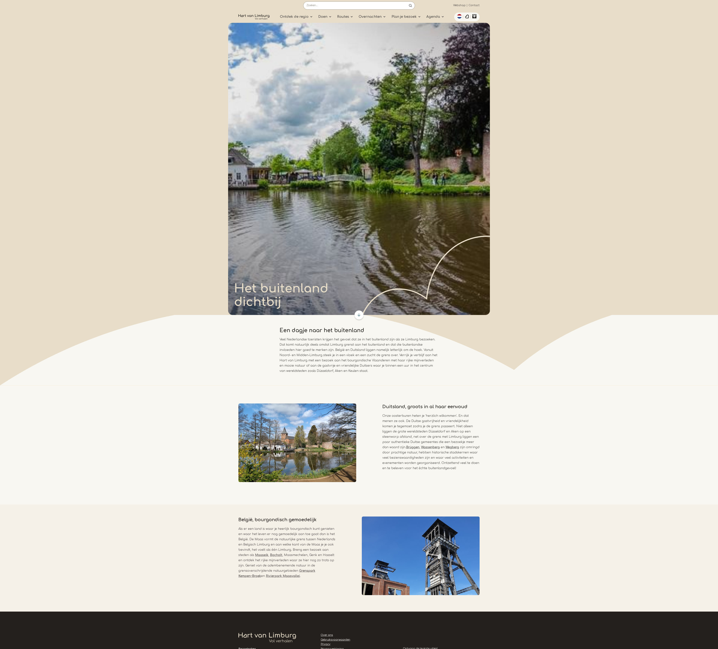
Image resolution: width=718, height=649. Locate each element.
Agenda (433, 17)
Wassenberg (430, 447)
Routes (343, 17)
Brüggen (412, 447)
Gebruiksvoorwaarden (335, 639)
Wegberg (452, 447)
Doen (322, 17)
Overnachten (370, 17)
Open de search (410, 5)
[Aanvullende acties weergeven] (458, 16)
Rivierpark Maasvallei (283, 576)
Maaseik (261, 555)
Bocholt (276, 555)
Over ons (327, 635)
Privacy (325, 644)
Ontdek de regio (294, 17)
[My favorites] (467, 17)
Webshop (459, 5)
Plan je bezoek (404, 17)
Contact (474, 5)
